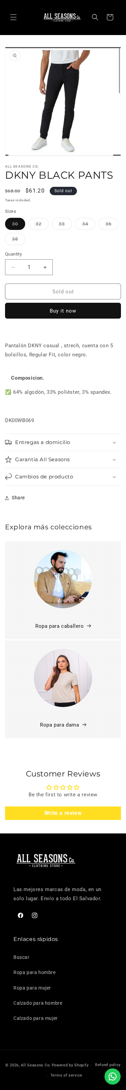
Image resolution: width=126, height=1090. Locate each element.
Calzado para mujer (35, 1018)
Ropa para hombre (34, 972)
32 (42, 225)
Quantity (13, 254)
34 (88, 225)
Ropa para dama (59, 725)
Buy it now (63, 311)
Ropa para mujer (32, 988)
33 (65, 225)
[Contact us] (112, 1076)
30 (18, 225)
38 (18, 240)
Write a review (63, 813)
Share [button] (18, 497)
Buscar (21, 957)
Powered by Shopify (70, 1065)
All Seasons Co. (36, 1065)
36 (112, 225)
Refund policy (108, 1065)
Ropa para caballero (59, 626)
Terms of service (66, 1075)
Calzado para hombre (37, 1003)
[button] (13, 17)
